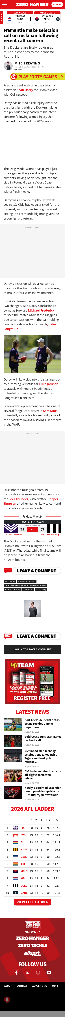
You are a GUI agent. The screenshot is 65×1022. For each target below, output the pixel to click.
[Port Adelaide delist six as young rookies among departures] (13, 724)
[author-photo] (32, 617)
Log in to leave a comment (32, 649)
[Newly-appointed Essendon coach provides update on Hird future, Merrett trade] (13, 792)
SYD (23, 835)
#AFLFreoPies (15, 534)
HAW (24, 849)
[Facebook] (16, 972)
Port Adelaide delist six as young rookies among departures (42, 723)
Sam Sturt (50, 411)
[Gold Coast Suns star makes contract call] (13, 741)
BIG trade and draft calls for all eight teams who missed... (43, 775)
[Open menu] (4, 4)
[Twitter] (27, 972)
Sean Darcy (25, 90)
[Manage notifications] (7, 1000)
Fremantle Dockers (26, 581)
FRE (23, 828)
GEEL (24, 856)
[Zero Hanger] (32, 4)
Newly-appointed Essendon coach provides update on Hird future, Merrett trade (43, 791)
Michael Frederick (41, 310)
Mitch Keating (27, 63)
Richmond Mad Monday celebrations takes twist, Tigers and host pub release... (41, 756)
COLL (24, 885)
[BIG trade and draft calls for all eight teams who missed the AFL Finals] (13, 776)
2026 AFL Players (12, 589)
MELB (24, 871)
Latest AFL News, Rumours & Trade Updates (25, 585)
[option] (20, 17)
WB (23, 878)
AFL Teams (10, 581)
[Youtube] (48, 972)
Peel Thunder (18, 499)
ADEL (24, 864)
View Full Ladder (32, 902)
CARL (24, 892)
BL (22, 842)
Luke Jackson (48, 384)
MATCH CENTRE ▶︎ (51, 534)
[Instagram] (37, 972)
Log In (57, 4)
